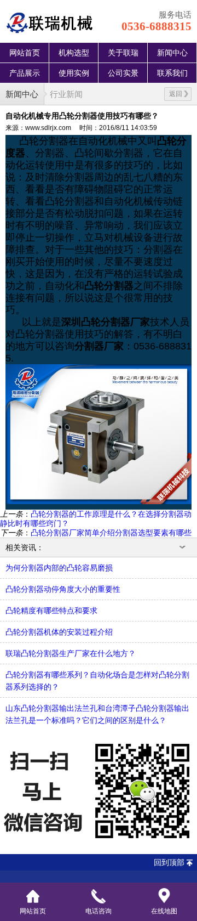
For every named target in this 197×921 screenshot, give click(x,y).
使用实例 (74, 73)
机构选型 (74, 52)
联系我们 (172, 73)
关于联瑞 (123, 52)
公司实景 (123, 73)
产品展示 (24, 73)
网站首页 (24, 52)
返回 (175, 94)
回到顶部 (169, 862)
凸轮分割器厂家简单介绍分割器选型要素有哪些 (111, 532)
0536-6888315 (156, 26)
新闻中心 (172, 52)
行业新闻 (66, 94)
